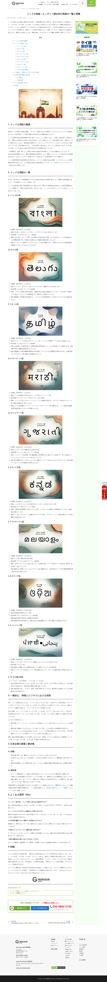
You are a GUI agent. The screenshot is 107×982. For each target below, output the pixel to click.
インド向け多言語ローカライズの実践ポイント (57, 188)
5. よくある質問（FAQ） (21, 82)
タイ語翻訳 (81, 955)
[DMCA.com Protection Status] (58, 967)
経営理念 (53, 941)
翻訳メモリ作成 (68, 945)
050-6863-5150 (62, 906)
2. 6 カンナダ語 (21, 59)
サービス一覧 (48, 4)
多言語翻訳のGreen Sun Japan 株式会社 (53, 978)
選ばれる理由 (56, 4)
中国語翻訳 (81, 953)
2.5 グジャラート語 (22, 56)
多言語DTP (67, 955)
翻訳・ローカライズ (69, 941)
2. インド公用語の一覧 (20, 43)
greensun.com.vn (64, 870)
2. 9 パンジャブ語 (22, 67)
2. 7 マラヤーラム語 (22, 62)
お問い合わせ (91, 4)
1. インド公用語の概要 (20, 41)
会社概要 (40, 4)
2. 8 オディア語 (21, 64)
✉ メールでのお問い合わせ (40, 908)
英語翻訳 (81, 951)
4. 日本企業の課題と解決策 (22, 75)
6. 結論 (16, 85)
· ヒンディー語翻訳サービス (17, 893)
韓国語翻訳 (81, 949)
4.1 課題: (19, 77)
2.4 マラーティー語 (22, 54)
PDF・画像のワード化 (69, 943)
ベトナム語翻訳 (82, 947)
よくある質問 (82, 960)
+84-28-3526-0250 (23, 968)
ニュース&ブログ (83, 945)
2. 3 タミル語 (21, 51)
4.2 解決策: (20, 80)
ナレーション (67, 947)
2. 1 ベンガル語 (21, 46)
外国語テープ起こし (69, 951)
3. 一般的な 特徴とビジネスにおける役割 (26, 72)
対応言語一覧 (64, 4)
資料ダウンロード (54, 945)
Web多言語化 (68, 953)
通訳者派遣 (67, 957)
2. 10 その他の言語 (22, 69)
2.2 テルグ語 (20, 48)
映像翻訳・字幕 (68, 949)
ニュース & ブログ (73, 4)
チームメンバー (54, 943)
